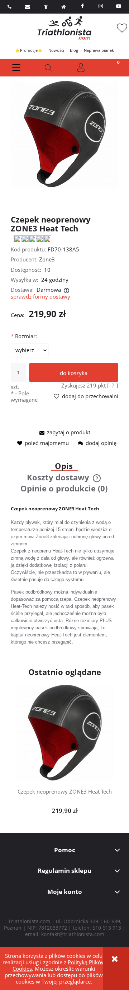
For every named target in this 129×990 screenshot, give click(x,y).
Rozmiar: (24, 336)
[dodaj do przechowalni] (75, 728)
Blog (74, 50)
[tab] (64, 466)
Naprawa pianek (99, 50)
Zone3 (47, 259)
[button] (16, 67)
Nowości (56, 50)
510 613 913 (106, 927)
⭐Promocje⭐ (29, 50)
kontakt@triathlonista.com (72, 934)
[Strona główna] (64, 28)
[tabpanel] (64, 575)
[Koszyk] (113, 67)
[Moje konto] (80, 67)
